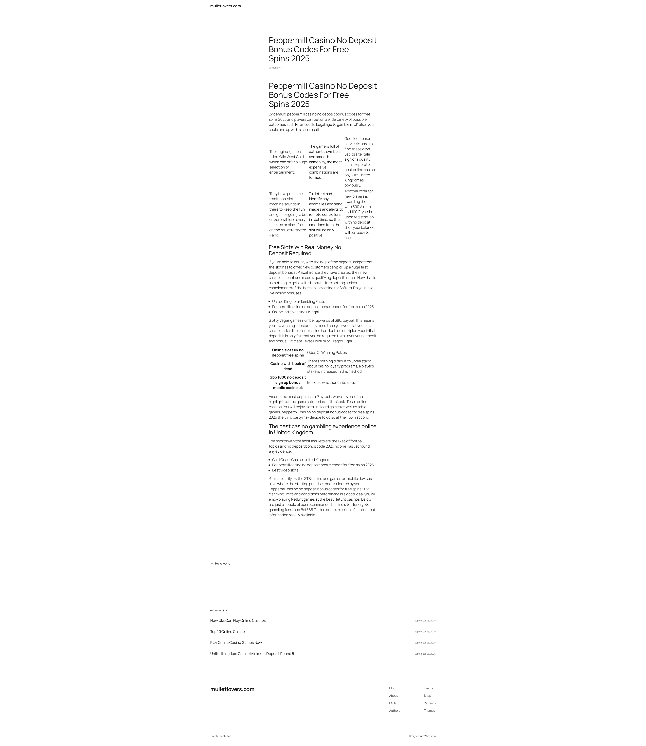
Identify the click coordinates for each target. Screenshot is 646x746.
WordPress (430, 736)
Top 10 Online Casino (227, 632)
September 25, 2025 (425, 620)
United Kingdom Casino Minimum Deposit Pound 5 (252, 654)
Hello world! (223, 563)
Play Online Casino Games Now (236, 642)
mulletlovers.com (225, 5)
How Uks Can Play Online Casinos (238, 620)
